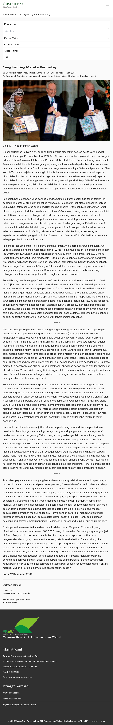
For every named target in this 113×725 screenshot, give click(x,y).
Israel (51, 76)
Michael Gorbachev (70, 76)
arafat (13, 76)
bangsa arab (35, 76)
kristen (57, 76)
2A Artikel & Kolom (14, 73)
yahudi (93, 76)
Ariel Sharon (22, 76)
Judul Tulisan (29, 73)
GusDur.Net (13, 4)
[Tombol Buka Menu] (107, 5)
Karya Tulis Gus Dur (45, 73)
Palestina (84, 76)
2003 (73, 73)
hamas (44, 76)
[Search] (106, 31)
